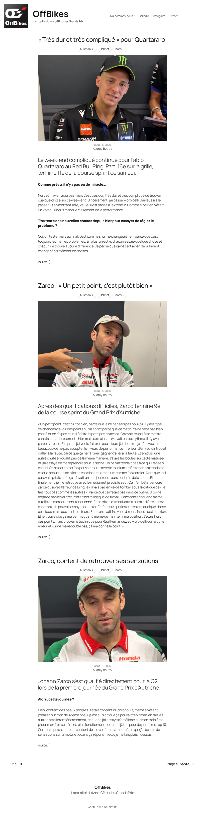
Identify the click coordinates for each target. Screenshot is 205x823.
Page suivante (181, 763)
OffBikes (50, 14)
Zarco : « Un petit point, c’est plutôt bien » (95, 285)
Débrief (104, 49)
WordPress (110, 807)
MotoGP (120, 49)
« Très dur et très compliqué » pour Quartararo (101, 39)
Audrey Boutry (102, 148)
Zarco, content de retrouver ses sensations (98, 560)
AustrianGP (87, 49)
